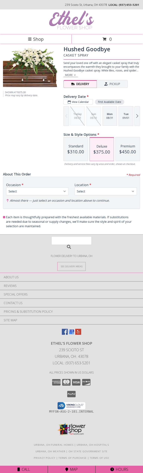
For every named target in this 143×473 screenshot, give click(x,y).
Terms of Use (99, 458)
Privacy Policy (44, 458)
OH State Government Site (88, 451)
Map (73, 469)
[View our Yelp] (78, 333)
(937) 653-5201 (129, 5)
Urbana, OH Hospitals (93, 444)
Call (25, 469)
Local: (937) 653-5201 (71, 362)
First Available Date (109, 102)
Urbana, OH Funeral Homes (54, 444)
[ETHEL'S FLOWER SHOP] (71, 29)
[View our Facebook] (65, 333)
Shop (38, 39)
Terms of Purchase (72, 458)
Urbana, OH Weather (50, 451)
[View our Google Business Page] (71, 333)
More (69, 75)
